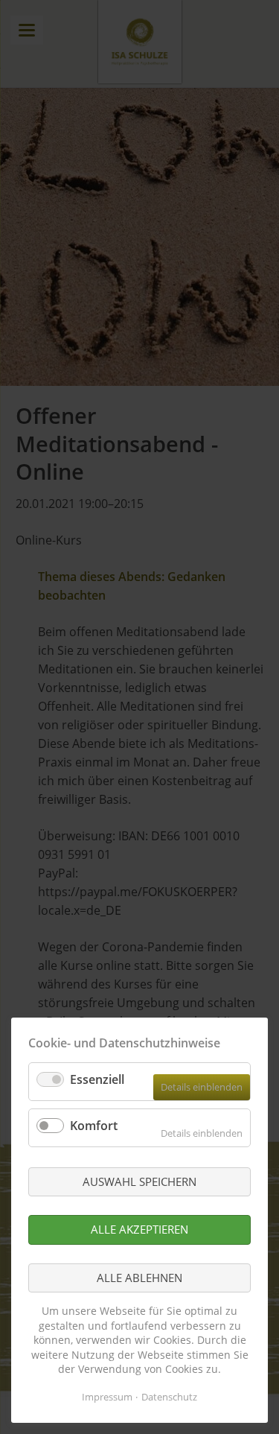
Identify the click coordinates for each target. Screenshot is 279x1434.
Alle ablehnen (139, 1277)
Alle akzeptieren (139, 1229)
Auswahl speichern (139, 1181)
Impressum (107, 1396)
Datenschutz (169, 1396)
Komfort (94, 1125)
